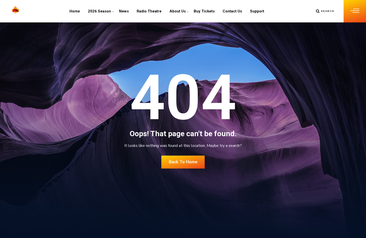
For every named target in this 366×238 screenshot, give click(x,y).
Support (257, 11)
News (124, 11)
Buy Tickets (204, 11)
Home (74, 11)
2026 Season (99, 11)
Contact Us (232, 11)
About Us (178, 11)
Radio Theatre (149, 11)
